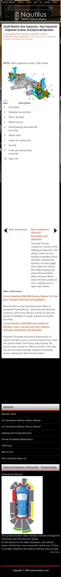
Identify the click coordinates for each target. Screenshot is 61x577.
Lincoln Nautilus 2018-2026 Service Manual (21, 34)
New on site (7, 452)
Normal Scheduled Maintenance (17, 439)
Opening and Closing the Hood (16, 433)
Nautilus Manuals (8, 2)
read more (54, 552)
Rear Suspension (21, 37)
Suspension (8, 37)
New (35, 2)
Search (55, 2)
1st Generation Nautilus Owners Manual (21, 420)
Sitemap (47, 2)
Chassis (43, 34)
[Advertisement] (30, 50)
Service (29, 2)
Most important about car (14, 458)
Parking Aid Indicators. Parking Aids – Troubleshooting (29, 467)
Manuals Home (9, 414)
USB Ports (7, 445)
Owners (20, 2)
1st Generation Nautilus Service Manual (21, 426)
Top (40, 2)
